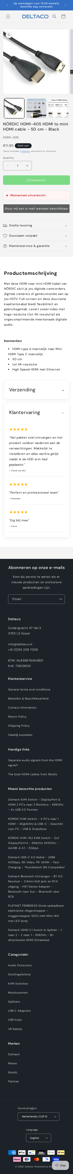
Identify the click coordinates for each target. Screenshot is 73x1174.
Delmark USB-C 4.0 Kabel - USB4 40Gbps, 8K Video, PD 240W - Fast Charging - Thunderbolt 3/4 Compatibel (36, 862)
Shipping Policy (19, 725)
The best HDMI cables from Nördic (32, 774)
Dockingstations (19, 974)
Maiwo (12, 1063)
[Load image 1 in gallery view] (14, 108)
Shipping (25, 151)
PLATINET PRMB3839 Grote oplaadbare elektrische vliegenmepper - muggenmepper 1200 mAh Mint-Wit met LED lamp (36, 913)
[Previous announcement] (7, 5)
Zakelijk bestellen (20, 735)
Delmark (14, 1054)
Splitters (14, 1001)
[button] (8, 16)
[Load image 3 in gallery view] (58, 108)
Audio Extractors (20, 965)
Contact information (22, 707)
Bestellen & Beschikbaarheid (28, 698)
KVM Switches (18, 983)
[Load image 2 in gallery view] (36, 108)
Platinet (13, 1081)
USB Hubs (15, 1020)
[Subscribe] (60, 599)
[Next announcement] (65, 5)
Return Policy (17, 716)
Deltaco (29, 1166)
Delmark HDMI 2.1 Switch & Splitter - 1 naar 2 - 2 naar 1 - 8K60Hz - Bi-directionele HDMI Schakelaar (35, 935)
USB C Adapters (19, 1010)
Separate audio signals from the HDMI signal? (35, 762)
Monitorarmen (18, 992)
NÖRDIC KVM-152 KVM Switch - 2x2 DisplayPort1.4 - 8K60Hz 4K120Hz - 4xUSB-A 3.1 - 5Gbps (33, 843)
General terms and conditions (29, 689)
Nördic (13, 1072)
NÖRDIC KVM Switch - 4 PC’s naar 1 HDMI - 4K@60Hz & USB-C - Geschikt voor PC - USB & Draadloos (35, 824)
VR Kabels (15, 1029)
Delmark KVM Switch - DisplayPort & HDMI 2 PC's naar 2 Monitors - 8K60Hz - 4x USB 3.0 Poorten (35, 804)
